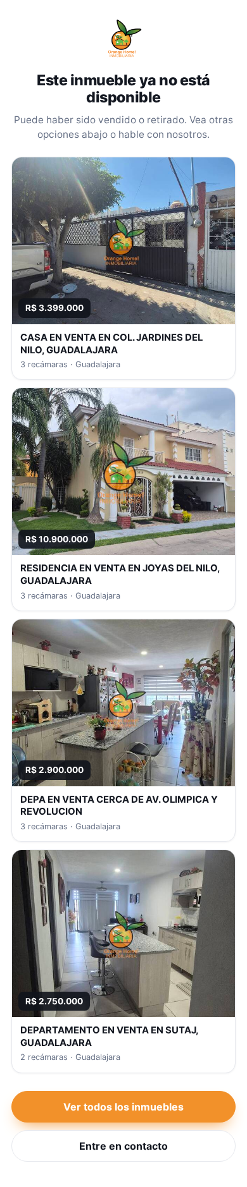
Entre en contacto (123, 1146)
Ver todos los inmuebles (123, 1106)
